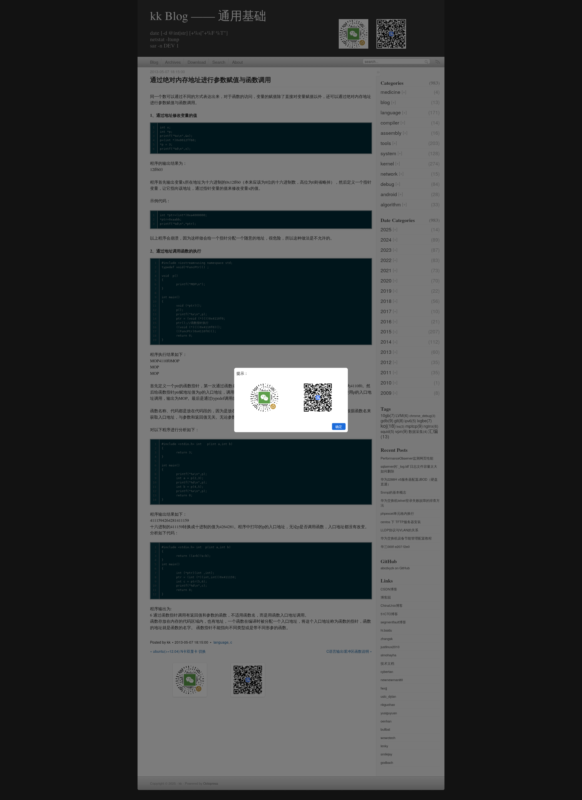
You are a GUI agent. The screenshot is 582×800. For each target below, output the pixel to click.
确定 (338, 426)
